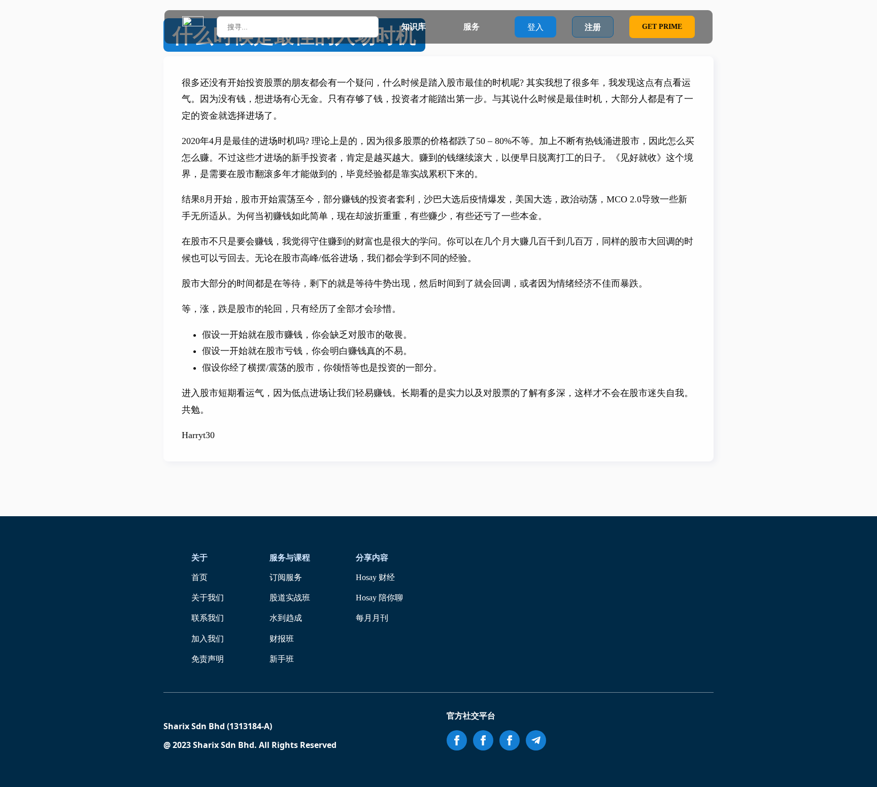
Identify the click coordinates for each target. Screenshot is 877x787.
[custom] (536, 740)
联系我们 (207, 618)
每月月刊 (372, 618)
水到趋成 (285, 618)
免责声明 (207, 659)
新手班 (281, 659)
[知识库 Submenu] (435, 27)
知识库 (413, 26)
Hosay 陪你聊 (379, 597)
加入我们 (207, 638)
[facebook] (457, 740)
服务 (471, 26)
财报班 (281, 638)
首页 (199, 577)
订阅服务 (285, 577)
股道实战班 (289, 597)
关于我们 (207, 597)
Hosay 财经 (375, 577)
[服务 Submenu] (489, 27)
